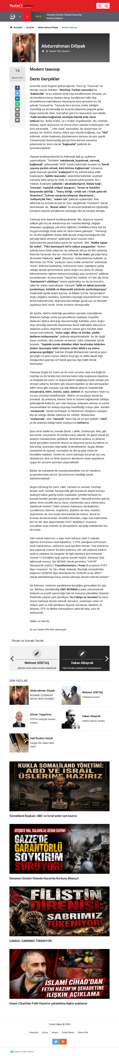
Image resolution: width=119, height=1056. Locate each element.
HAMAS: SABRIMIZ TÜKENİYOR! (63, 16)
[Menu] (99, 6)
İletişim (55, 1032)
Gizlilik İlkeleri (68, 1032)
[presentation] (20, 16)
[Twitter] (17, 93)
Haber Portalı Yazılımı (24, 1052)
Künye (45, 1032)
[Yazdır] (17, 114)
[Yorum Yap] (17, 120)
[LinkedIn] (17, 98)
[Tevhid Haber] (21, 5)
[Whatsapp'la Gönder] (17, 104)
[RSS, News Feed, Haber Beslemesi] (63, 1042)
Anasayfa (33, 1032)
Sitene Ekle (83, 1032)
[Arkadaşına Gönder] (17, 109)
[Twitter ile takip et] (55, 1042)
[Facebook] (17, 88)
